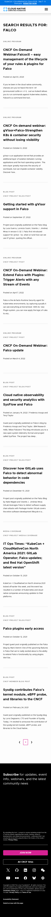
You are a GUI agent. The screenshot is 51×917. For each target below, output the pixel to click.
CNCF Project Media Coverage (20, 535)
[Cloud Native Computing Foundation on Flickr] (17, 879)
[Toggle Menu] (46, 9)
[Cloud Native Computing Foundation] (14, 9)
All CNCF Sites (25, 862)
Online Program (12, 41)
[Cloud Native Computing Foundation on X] (8, 871)
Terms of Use (26, 892)
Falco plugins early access (23, 628)
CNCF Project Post (14, 262)
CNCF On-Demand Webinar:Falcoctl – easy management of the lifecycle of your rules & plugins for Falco (25, 59)
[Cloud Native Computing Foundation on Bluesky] (34, 879)
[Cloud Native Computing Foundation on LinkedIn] (25, 871)
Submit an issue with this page (13, 903)
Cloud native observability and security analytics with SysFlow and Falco (23, 400)
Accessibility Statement (11, 899)
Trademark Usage (9, 890)
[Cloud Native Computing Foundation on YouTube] (8, 879)
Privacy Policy (13, 840)
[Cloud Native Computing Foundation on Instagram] (34, 871)
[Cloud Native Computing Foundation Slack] (42, 879)
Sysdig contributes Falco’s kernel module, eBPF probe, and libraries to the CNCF (25, 694)
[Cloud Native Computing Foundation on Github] (17, 871)
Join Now (26, 853)
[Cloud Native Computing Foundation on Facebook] (25, 879)
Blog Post (9, 192)
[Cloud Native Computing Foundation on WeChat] (43, 871)
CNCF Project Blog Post (17, 196)
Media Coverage (12, 531)
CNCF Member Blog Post (16, 681)
